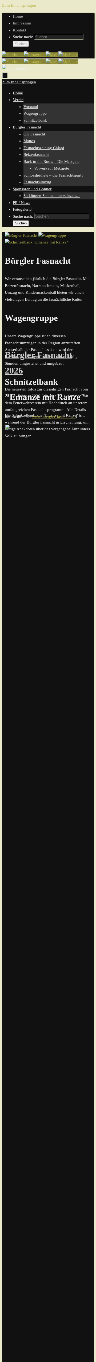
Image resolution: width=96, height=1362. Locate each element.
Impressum (22, 23)
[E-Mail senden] (52, 54)
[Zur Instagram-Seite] (35, 54)
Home (18, 16)
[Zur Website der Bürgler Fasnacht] (68, 54)
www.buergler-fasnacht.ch (54, 416)
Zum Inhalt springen (19, 5)
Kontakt (19, 30)
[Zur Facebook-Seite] (13, 54)
